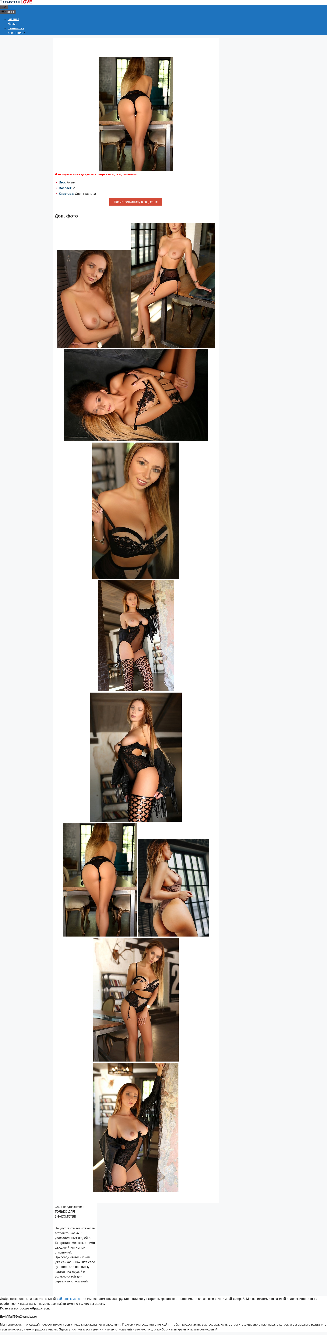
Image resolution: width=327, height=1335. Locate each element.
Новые (12, 23)
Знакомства (16, 28)
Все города (15, 32)
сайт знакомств (68, 1299)
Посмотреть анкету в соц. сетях (136, 201)
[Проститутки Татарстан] (16, 2)
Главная (13, 19)
